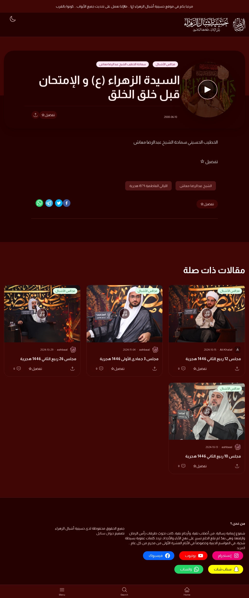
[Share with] (35, 115)
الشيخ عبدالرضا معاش (196, 186)
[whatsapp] (39, 203)
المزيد (241, 548)
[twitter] (59, 203)
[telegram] (49, 203)
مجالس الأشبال (165, 64)
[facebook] (67, 203)
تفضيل (50, 115)
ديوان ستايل (105, 533)
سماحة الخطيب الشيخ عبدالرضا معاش (122, 64)
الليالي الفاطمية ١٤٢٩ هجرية (148, 186)
